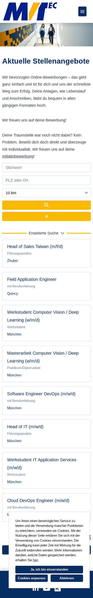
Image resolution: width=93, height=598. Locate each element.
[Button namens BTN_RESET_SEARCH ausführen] (46, 216)
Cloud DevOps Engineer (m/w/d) (38, 500)
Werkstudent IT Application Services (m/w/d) (41, 463)
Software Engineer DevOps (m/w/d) (41, 393)
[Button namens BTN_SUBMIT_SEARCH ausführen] (46, 205)
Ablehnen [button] (66, 578)
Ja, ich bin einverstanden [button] (49, 569)
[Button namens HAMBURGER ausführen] (82, 11)
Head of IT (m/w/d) (25, 426)
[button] (46, 233)
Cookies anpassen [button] (31, 578)
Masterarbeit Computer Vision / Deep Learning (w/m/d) (43, 357)
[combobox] (46, 192)
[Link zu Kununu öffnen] (58, 588)
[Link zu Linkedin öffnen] (36, 588)
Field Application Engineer (31, 279)
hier (35, 560)
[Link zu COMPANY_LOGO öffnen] (30, 11)
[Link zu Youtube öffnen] (46, 588)
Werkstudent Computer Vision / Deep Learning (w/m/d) (43, 316)
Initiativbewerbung (18, 156)
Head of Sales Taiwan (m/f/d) (35, 246)
